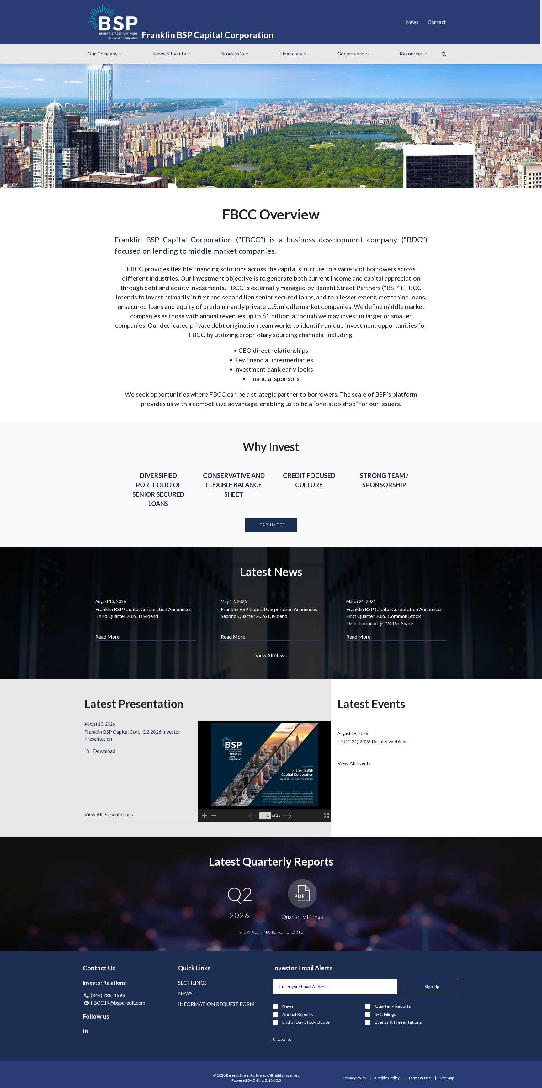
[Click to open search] (444, 55)
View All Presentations (108, 814)
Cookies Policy (387, 1077)
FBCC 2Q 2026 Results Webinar (372, 741)
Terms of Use (419, 1077)
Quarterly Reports (393, 1006)
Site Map (447, 1077)
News (185, 993)
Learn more (271, 524)
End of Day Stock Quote (306, 1022)
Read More (107, 637)
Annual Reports (297, 1014)
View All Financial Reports (271, 932)
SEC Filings (192, 982)
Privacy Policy (354, 1077)
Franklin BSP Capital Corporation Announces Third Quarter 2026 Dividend (143, 612)
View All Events (354, 763)
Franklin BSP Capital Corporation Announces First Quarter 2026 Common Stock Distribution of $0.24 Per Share (394, 616)
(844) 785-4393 (107, 995)
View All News (271, 655)
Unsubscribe (282, 1039)
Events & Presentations (398, 1022)
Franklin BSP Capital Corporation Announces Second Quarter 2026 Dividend (269, 612)
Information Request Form (216, 1004)
